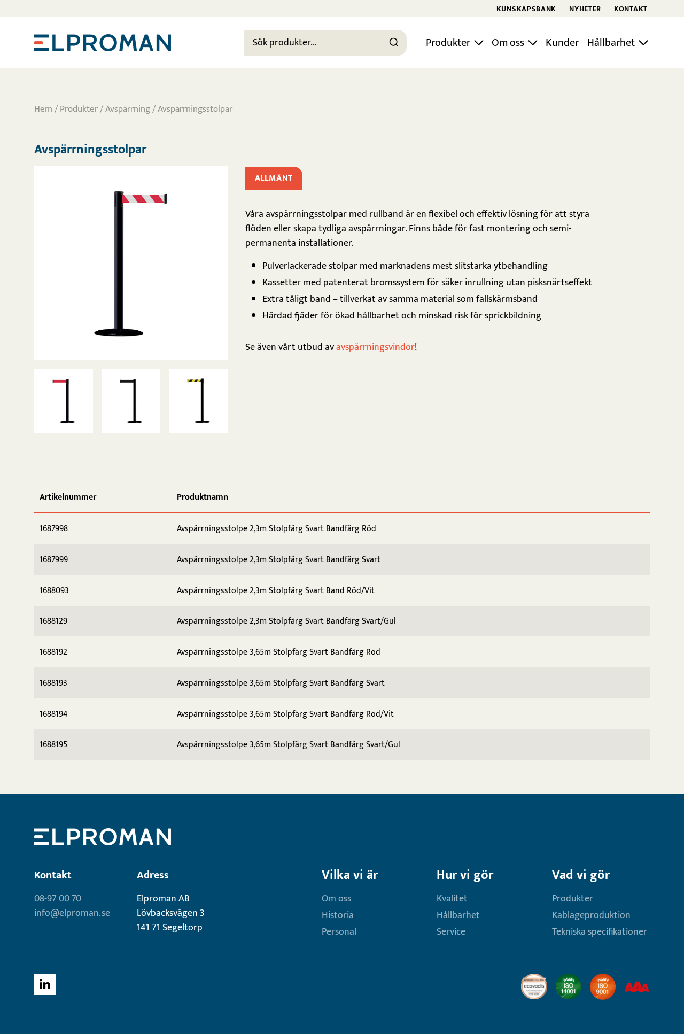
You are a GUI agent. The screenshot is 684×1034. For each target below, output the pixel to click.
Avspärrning (127, 109)
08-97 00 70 (57, 899)
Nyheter (585, 9)
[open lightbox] (131, 263)
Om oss (508, 43)
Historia (338, 915)
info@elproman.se (72, 913)
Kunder (562, 43)
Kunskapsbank (526, 9)
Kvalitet (452, 899)
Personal (339, 932)
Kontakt (631, 9)
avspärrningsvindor (375, 347)
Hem (43, 109)
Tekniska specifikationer (599, 932)
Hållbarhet (611, 43)
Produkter (448, 43)
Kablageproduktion (591, 915)
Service (451, 932)
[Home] (102, 42)
